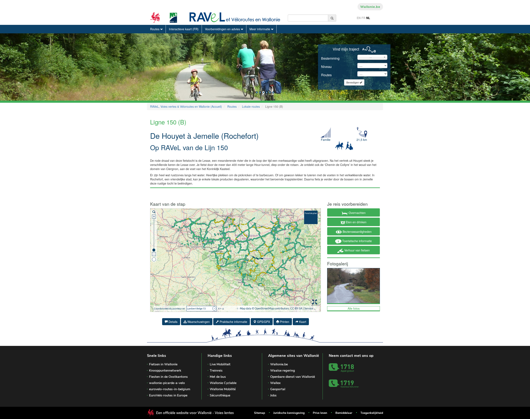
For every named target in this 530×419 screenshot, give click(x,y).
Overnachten (357, 213)
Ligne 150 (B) (168, 121)
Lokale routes (251, 106)
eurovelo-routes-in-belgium (169, 389)
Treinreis (216, 370)
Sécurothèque (220, 395)
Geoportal (277, 389)
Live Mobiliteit (220, 364)
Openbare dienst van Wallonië (292, 377)
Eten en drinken (355, 222)
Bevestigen (353, 82)
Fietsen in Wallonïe (163, 364)
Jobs (273, 395)
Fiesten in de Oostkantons (168, 377)
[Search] (332, 18)
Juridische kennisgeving (289, 413)
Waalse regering (282, 370)
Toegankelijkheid (371, 413)
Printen (284, 322)
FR (363, 18)
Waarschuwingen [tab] (198, 322)
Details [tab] (172, 322)
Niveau (326, 66)
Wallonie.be (370, 7)
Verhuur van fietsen (356, 250)
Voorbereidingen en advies (223, 29)
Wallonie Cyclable (223, 383)
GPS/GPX (263, 322)
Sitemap (259, 413)
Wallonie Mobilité (223, 389)
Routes (155, 29)
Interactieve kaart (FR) (184, 29)
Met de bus (218, 377)
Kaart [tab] (302, 322)
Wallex (275, 383)
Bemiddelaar (343, 413)
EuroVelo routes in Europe (168, 395)
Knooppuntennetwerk (165, 370)
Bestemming (330, 58)
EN (359, 18)
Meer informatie (260, 29)
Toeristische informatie (356, 241)
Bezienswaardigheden (357, 231)
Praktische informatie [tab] (233, 322)
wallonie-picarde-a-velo (167, 383)
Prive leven (320, 413)
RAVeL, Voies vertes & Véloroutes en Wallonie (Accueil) (186, 106)
